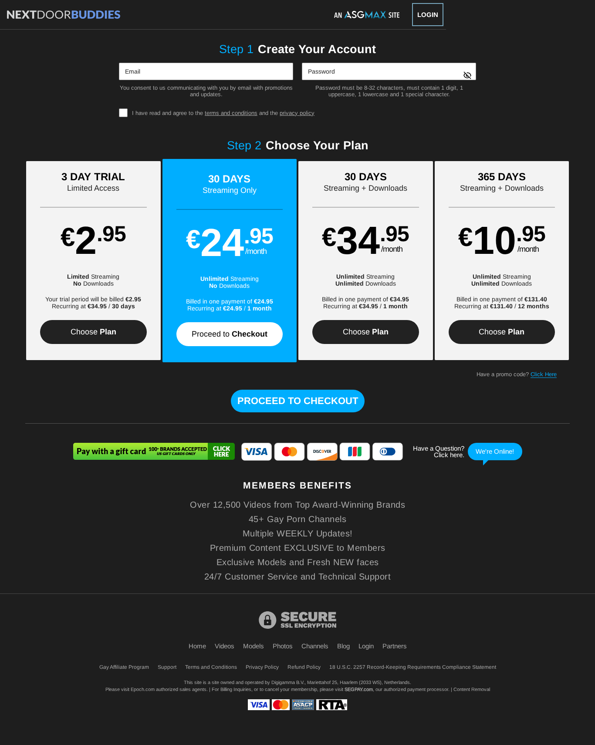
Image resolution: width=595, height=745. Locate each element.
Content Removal (471, 689)
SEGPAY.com (359, 689)
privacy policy (297, 113)
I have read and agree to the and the (223, 113)
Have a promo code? (517, 374)
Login (427, 14)
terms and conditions (231, 113)
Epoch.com (143, 689)
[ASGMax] (63, 14)
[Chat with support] (465, 451)
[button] (93, 260)
